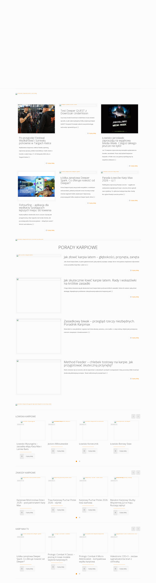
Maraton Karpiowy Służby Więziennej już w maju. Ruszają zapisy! (122, 502)
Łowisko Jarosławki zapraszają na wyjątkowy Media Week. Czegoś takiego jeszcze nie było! (119, 142)
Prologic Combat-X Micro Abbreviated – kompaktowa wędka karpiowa (92, 559)
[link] (26, 94)
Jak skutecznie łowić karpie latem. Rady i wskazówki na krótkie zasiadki (100, 282)
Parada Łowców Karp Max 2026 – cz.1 (117, 179)
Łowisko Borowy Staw (120, 443)
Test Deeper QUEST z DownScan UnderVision (74, 112)
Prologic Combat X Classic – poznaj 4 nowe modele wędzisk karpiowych (61, 557)
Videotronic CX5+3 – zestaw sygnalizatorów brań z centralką (124, 559)
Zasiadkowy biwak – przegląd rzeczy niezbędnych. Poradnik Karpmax (99, 322)
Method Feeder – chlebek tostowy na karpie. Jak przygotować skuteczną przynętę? (98, 363)
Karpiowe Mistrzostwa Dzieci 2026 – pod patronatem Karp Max (31, 502)
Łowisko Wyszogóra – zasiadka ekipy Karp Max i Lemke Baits (29, 446)
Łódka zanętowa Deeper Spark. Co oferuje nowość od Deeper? (78, 180)
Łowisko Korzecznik (88, 443)
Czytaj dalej (50, 163)
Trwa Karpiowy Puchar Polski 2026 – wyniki (62, 501)
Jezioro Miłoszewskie (58, 443)
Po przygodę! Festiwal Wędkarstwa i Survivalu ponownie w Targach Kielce (35, 140)
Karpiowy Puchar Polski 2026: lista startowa (93, 501)
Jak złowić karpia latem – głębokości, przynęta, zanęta (101, 257)
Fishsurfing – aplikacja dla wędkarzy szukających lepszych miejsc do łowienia (35, 207)
